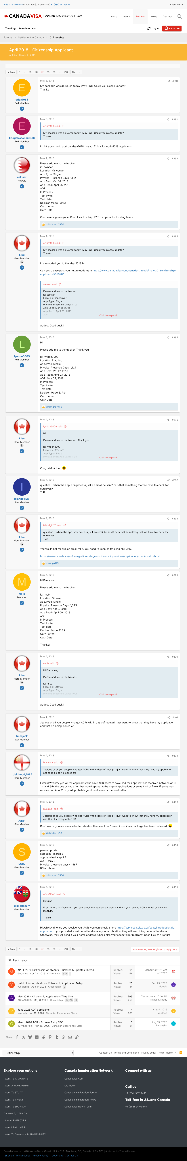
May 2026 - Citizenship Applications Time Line (45, 996)
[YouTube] (154, 1078)
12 (67, 1000)
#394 (175, 236)
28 (48, 72)
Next (75, 72)
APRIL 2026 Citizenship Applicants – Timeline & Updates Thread (56, 969)
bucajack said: (51, 762)
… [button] (25, 72)
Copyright (57, 1155)
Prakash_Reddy (158, 999)
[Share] (168, 81)
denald (163, 986)
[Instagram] (134, 1078)
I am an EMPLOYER (15, 1120)
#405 (175, 887)
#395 (175, 337)
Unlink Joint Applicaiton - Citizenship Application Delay (50, 983)
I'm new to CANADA (15, 1113)
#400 (175, 656)
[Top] (176, 1052)
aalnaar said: (50, 284)
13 (71, 1000)
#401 (175, 717)
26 (36, 72)
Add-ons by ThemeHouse (120, 1151)
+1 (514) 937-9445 (135, 1093)
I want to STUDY (13, 1092)
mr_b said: (49, 663)
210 (66, 72)
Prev (12, 72)
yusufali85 (23, 986)
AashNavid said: (52, 894)
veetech (22, 1013)
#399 (175, 575)
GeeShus (23, 973)
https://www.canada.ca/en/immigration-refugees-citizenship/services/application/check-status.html (99, 556)
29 (54, 72)
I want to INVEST (13, 1099)
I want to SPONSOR (15, 1106)
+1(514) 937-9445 (13, 4)
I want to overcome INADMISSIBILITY (25, 1134)
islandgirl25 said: (52, 525)
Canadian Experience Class (61, 1013)
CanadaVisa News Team (77, 1106)
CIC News (70, 1085)
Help (161, 1052)
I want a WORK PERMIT (17, 1085)
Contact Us (71, 1155)
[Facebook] (127, 1078)
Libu (14, 55)
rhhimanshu (160, 1025)
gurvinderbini (25, 1025)
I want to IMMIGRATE (16, 1078)
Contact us (105, 1052)
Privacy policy (148, 1052)
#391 (175, 81)
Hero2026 (161, 973)
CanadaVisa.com (73, 1078)
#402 (175, 755)
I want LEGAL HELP (15, 1127)
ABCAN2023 (25, 1000)
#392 (175, 119)
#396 (175, 419)
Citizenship (53, 973)
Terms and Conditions (126, 1052)
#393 (175, 158)
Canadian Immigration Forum (80, 1092)
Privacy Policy (40, 1155)
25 (30, 72)
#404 (175, 845)
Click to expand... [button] (109, 315)
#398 (175, 518)
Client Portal (176, 4)
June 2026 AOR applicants (33, 1009)
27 (42, 72)
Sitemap (9, 1155)
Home (169, 1052)
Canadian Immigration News (80, 1099)
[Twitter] (147, 1078)
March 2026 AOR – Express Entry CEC (40, 1022)
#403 (175, 802)
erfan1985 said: (52, 125)
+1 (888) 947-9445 (60, 4)
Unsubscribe (23, 1155)
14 (76, 1000)
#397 (175, 480)
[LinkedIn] (140, 1078)
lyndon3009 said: (53, 426)
